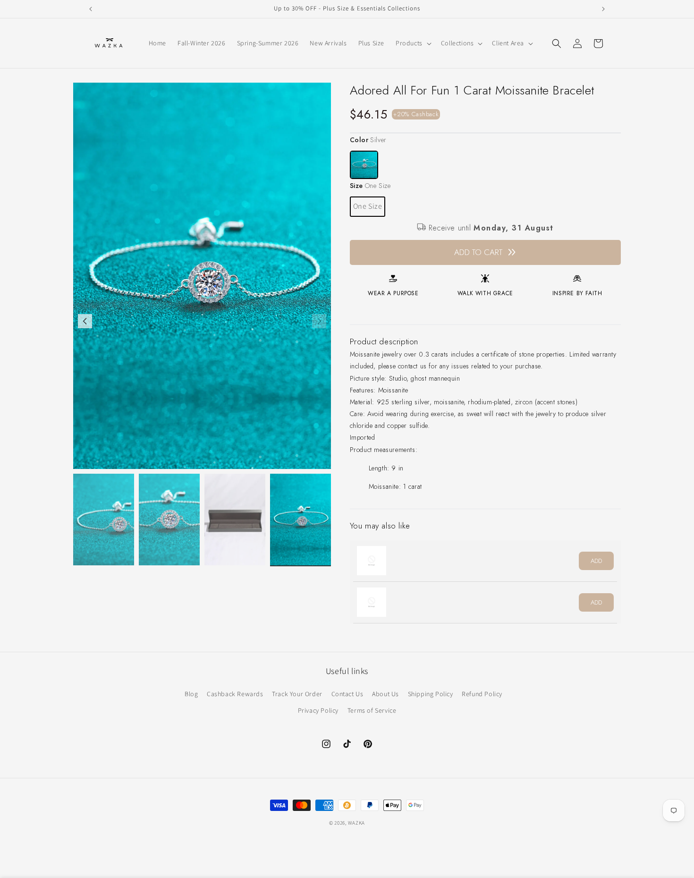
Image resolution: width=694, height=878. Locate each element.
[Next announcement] (603, 9)
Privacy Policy (318, 710)
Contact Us (347, 694)
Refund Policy (482, 694)
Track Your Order (297, 694)
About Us (385, 694)
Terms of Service (372, 710)
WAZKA (356, 822)
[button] (412, 43)
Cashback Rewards (235, 694)
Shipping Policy (430, 694)
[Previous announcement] (90, 9)
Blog (191, 694)
